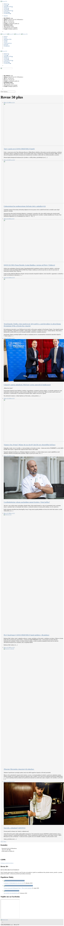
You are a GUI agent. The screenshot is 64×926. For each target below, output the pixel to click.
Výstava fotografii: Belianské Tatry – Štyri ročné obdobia (18, 888)
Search (5, 15)
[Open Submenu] (7, 5)
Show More (3, 841)
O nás (5, 5)
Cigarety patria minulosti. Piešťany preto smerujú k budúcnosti (27, 385)
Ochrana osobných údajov (7, 863)
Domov (6, 3)
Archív (5, 9)
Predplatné (7, 13)
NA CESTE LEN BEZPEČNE (11, 893)
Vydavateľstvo (8, 10)
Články (6, 7)
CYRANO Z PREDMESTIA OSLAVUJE (13, 883)
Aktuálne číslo (7, 6)
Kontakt (6, 11)
